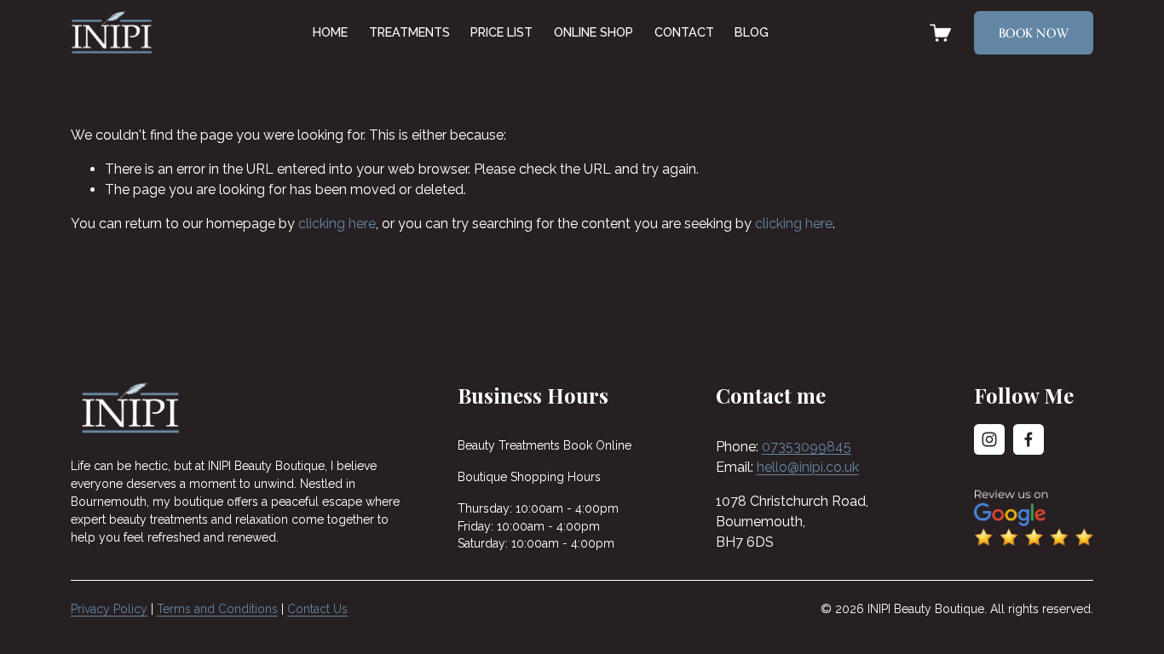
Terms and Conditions (217, 609)
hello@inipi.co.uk (808, 467)
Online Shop (593, 32)
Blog (752, 32)
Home (330, 32)
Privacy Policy (109, 609)
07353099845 (806, 447)
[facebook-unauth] (1028, 439)
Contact (684, 32)
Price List (501, 32)
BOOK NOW (1034, 33)
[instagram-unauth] (989, 439)
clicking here (337, 223)
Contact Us (317, 609)
